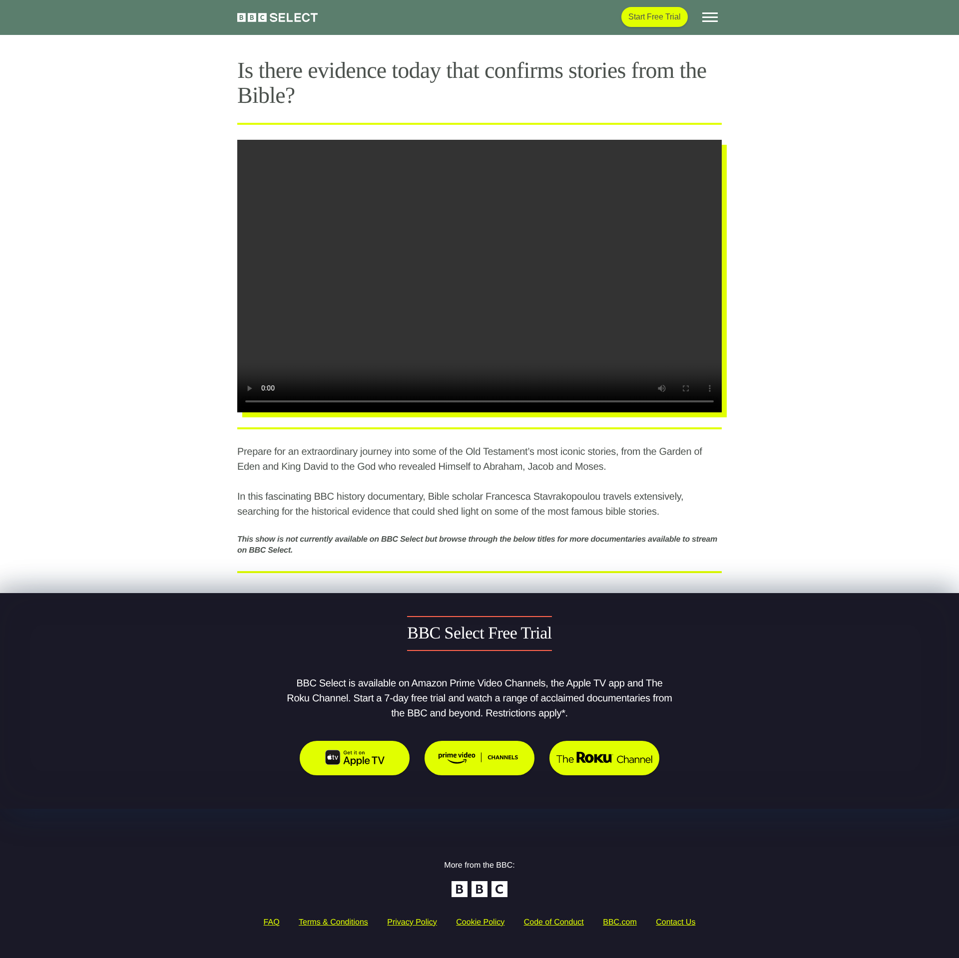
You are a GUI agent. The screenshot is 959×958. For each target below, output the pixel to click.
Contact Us (675, 922)
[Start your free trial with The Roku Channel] (604, 758)
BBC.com (620, 922)
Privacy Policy (412, 922)
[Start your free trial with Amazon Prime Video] (479, 758)
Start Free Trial (654, 16)
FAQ (272, 922)
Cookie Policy (480, 922)
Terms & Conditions (333, 922)
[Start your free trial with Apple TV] (355, 758)
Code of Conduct (554, 922)
